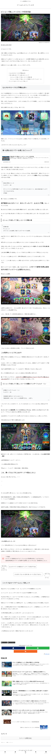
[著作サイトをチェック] (13, 648)
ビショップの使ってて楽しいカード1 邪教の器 (21, 77)
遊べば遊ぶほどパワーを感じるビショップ (19, 75)
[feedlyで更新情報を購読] (38, 648)
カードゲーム (4, 642)
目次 (24, 70)
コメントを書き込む (25, 738)
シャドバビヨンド (12, 642)
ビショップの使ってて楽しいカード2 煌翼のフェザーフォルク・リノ (26, 79)
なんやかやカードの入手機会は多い (18, 73)
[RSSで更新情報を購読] (25, 651)
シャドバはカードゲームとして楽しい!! (18, 81)
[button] (47, 396)
